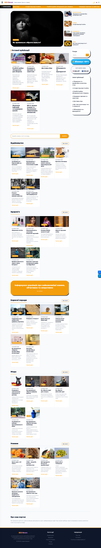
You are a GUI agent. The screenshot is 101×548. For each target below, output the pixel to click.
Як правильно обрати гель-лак (31, 492)
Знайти (64, 136)
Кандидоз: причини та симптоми (67, 6)
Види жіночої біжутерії (45, 319)
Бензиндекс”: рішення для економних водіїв (32, 163)
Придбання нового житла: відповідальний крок (46, 164)
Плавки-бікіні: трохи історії (45, 231)
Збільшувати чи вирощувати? (61, 69)
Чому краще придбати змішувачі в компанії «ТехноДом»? (79, 34)
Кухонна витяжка (61, 161)
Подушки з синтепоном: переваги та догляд (16, 392)
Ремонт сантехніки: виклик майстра (17, 194)
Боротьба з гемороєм (59, 462)
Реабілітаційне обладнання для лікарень (37, 6)
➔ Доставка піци (77, 101)
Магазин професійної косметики (30, 350)
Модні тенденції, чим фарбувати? (32, 193)
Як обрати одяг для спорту (46, 391)
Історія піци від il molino (79, 24)
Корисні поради (50, 539)
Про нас (78, 535)
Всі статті (65, 143)
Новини (50, 544)
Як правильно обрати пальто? (27, 43)
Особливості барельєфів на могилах (16, 163)
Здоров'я (50, 537)
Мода (50, 541)
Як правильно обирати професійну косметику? (16, 351)
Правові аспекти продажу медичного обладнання (17, 494)
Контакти (78, 537)
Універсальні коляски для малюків (59, 320)
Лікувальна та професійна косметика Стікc (80, 14)
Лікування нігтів (17, 230)
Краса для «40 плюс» (16, 462)
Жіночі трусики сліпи (60, 231)
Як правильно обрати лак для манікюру (31, 423)
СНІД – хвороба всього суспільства (31, 463)
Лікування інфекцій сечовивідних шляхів (17, 108)
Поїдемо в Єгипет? (32, 318)
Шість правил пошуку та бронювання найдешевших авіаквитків (32, 109)
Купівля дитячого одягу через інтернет (18, 263)
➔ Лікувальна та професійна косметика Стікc (79, 83)
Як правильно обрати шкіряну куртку (31, 392)
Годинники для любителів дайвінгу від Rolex (18, 320)
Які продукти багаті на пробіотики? (45, 463)
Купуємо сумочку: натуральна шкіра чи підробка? (32, 263)
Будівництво (50, 535)
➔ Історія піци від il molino (80, 88)
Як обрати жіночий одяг (60, 391)
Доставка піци (87, 6)
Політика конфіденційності (78, 539)
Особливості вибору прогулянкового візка (17, 424)
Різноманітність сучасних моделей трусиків (32, 232)
